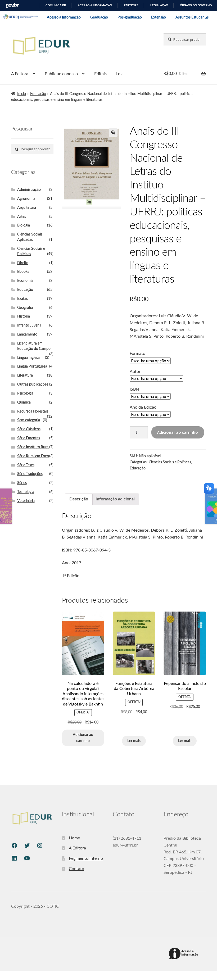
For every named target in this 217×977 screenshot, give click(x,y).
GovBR (12, 5)
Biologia (23, 225)
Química (24, 402)
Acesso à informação (95, 5)
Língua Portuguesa (32, 366)
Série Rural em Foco (33, 456)
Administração (29, 190)
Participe (131, 5)
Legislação (159, 5)
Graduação (99, 17)
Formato (137, 353)
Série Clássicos (28, 429)
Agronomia (26, 199)
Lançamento (27, 334)
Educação (38, 94)
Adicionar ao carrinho (177, 432)
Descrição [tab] (78, 499)
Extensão (158, 17)
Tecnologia (25, 492)
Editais (100, 74)
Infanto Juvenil (29, 325)
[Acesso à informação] (184, 953)
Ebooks (23, 272)
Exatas (22, 299)
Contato (76, 869)
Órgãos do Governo (196, 5)
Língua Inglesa (28, 358)
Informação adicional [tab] (115, 499)
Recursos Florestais (32, 411)
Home (74, 838)
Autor (135, 371)
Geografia (25, 308)
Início (21, 94)
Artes (21, 217)
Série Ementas (28, 438)
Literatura (25, 375)
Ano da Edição (143, 407)
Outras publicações (32, 384)
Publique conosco (61, 74)
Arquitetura (26, 208)
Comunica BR (56, 5)
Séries (22, 483)
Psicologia (25, 393)
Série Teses (25, 465)
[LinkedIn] (14, 858)
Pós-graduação (129, 17)
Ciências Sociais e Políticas (170, 462)
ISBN (134, 389)
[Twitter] (27, 845)
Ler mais (134, 741)
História (23, 316)
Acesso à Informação (64, 17)
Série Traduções (30, 474)
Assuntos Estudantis (192, 17)
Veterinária (26, 501)
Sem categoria (28, 420)
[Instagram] (40, 845)
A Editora (19, 74)
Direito (22, 263)
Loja (120, 74)
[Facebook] (14, 845)
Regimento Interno (86, 858)
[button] (113, 132)
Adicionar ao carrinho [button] (83, 738)
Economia (25, 281)
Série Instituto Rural (33, 447)
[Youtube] (27, 858)
